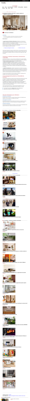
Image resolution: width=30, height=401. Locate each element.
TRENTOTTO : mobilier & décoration (8, 119)
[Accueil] (3, 3)
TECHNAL (3, 8)
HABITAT (10, 394)
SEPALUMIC (25, 7)
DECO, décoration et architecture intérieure (9, 129)
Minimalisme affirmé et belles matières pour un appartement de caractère (14, 272)
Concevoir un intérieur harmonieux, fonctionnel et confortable (13, 36)
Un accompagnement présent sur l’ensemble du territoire (12, 37)
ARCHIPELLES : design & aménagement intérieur (10, 150)
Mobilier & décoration (22, 47)
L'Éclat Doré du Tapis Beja (7, 367)
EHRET (6, 7)
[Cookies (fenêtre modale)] (1, 399)
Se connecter (20, 0)
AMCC (3, 7)
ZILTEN (12, 8)
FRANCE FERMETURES (10, 7)
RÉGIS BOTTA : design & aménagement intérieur (10, 160)
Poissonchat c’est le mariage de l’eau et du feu (10, 314)
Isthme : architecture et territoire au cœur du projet (11, 206)
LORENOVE (15, 7)
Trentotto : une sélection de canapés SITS (9, 240)
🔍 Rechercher (16, 0)
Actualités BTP (12, 0)
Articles (9, 0)
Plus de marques (15, 173)
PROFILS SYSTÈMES (20, 7)
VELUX (9, 8)
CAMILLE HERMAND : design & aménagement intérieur (11, 170)
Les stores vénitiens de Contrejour (8, 377)
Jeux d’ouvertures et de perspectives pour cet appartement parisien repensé (14, 282)
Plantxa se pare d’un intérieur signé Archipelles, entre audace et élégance (14, 262)
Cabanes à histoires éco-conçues (8, 357)
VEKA (6, 8)
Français (24, 0)
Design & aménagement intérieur (9, 47)
